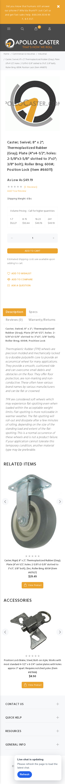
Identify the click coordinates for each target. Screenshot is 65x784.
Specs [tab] (33, 312)
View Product (34, 585)
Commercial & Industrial (24, 54)
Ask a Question (21, 286)
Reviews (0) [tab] (14, 320)
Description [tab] (14, 312)
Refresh (24, 774)
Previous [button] (8, 103)
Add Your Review (16, 191)
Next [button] (56, 103)
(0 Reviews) (30, 187)
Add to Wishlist (21, 273)
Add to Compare (22, 280)
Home (6, 54)
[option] (32, 103)
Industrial (42, 54)
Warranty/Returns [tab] (42, 320)
